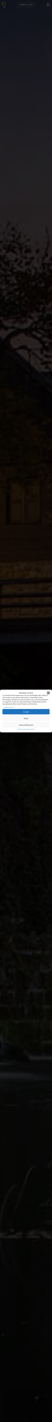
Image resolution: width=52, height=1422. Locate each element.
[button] (48, 693)
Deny (26, 718)
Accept (26, 711)
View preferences (26, 725)
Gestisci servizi (9, 707)
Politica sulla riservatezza (26, 729)
